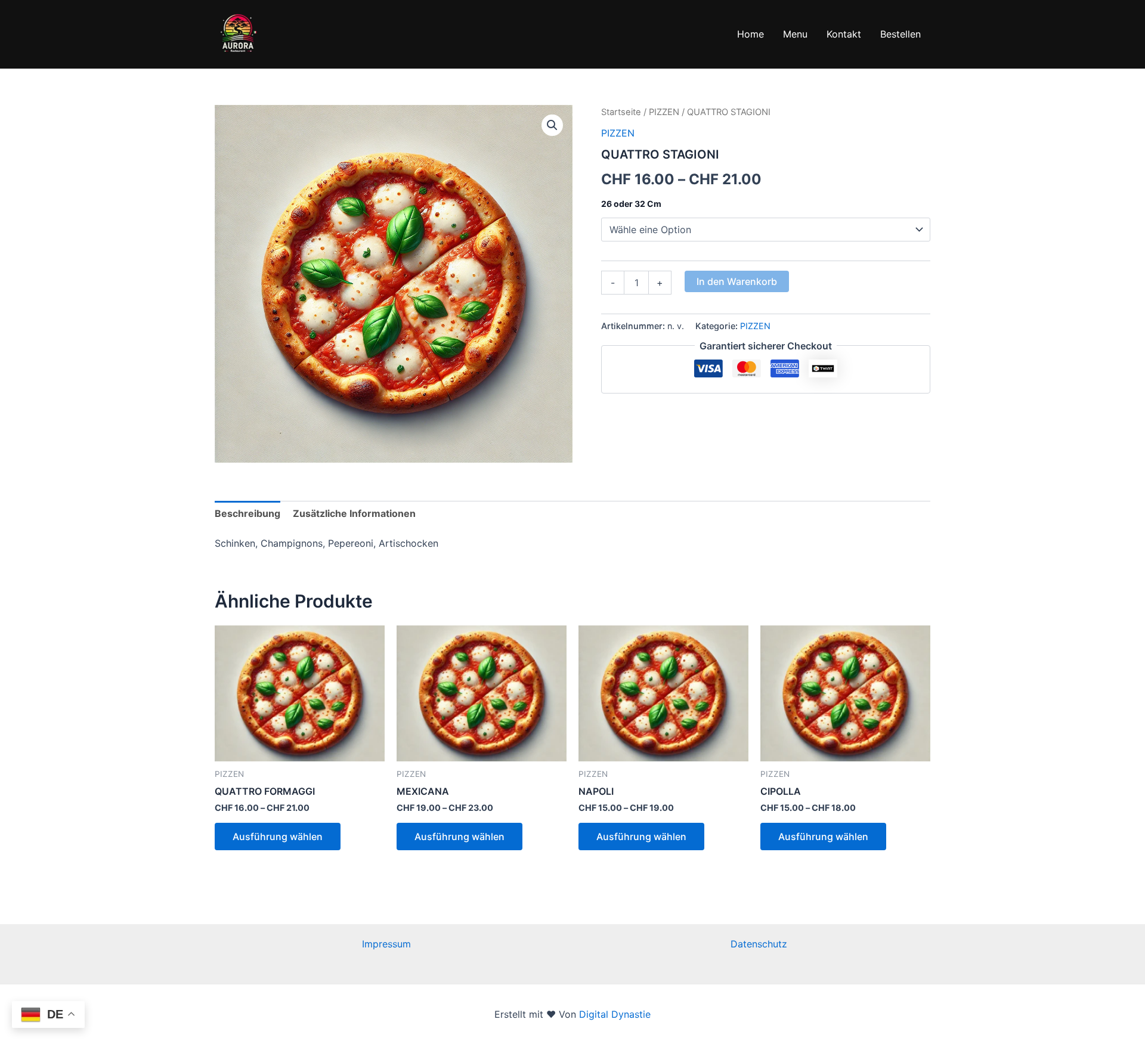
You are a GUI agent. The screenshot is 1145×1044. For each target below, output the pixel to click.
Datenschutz (759, 944)
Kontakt (844, 34)
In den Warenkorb (737, 281)
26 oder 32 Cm (631, 204)
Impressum (386, 944)
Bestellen (900, 34)
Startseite (621, 112)
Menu (795, 34)
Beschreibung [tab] (247, 513)
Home (750, 34)
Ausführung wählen (278, 836)
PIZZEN (664, 112)
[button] (552, 125)
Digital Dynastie (613, 1014)
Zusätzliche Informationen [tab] (354, 513)
